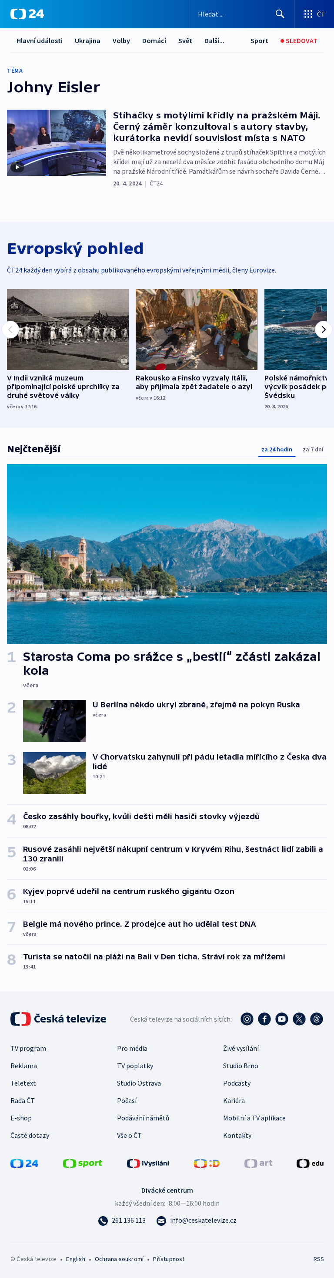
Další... (214, 40)
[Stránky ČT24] (24, 1162)
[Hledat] (280, 14)
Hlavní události (40, 40)
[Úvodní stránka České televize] (59, 1019)
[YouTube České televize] (282, 1019)
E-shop (21, 1117)
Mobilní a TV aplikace (254, 1117)
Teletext (23, 1083)
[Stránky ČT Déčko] (207, 1162)
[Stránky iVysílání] (148, 1162)
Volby (121, 40)
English (75, 1259)
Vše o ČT (129, 1135)
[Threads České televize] (317, 1019)
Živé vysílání (241, 1048)
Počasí (127, 1100)
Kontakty (237, 1135)
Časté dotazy (29, 1135)
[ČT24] (27, 14)
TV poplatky (135, 1065)
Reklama (23, 1065)
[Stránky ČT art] (258, 1162)
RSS (319, 1259)
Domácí (154, 40)
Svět (185, 40)
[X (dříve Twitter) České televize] (299, 1019)
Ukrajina (87, 40)
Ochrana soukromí (119, 1259)
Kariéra (234, 1100)
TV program (28, 1048)
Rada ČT (22, 1100)
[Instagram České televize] (247, 1019)
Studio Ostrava (139, 1083)
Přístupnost (168, 1259)
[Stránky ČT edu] (310, 1162)
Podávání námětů (143, 1117)
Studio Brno (240, 1065)
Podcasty (236, 1083)
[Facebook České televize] (264, 1019)
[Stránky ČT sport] (82, 1162)
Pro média (132, 1048)
